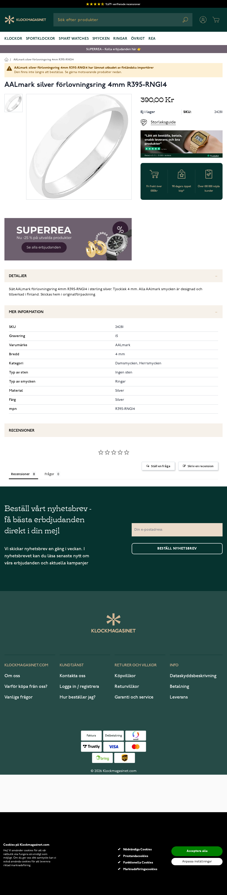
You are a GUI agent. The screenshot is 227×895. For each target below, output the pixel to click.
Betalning (179, 686)
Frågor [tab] (49, 474)
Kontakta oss (72, 676)
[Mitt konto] (203, 19)
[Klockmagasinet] (25, 20)
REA (152, 39)
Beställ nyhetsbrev (177, 548)
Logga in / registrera (79, 686)
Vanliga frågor (18, 697)
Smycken (101, 39)
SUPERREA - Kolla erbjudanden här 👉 (113, 49)
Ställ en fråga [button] (160, 466)
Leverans (179, 697)
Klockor (13, 39)
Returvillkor (127, 686)
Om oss (12, 676)
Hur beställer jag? (78, 697)
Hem (6, 59)
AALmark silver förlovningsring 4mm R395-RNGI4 (44, 59)
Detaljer (18, 276)
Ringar (120, 39)
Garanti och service (134, 697)
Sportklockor (40, 39)
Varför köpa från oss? (25, 686)
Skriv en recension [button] (200, 466)
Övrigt (138, 39)
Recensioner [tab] (20, 474)
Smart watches (74, 39)
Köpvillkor (125, 676)
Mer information (26, 312)
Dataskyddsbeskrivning (193, 676)
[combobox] (122, 19)
